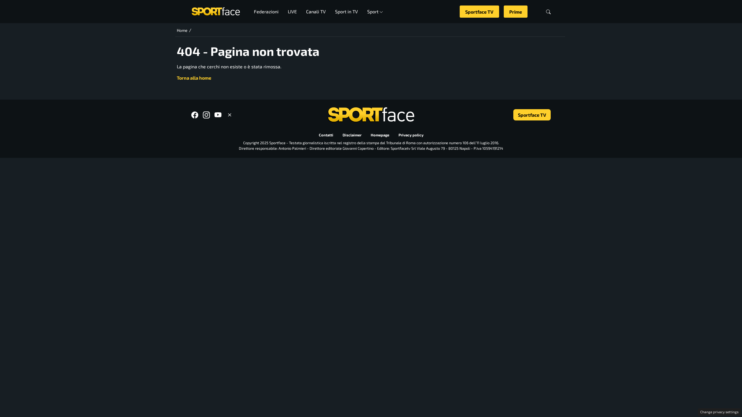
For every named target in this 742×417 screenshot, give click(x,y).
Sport (373, 11)
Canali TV (316, 11)
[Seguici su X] (229, 115)
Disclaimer (352, 135)
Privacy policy (411, 135)
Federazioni (266, 11)
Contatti (326, 135)
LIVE (292, 11)
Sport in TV (346, 11)
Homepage (380, 135)
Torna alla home (194, 78)
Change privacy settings (719, 412)
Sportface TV (479, 11)
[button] (548, 11)
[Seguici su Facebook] (194, 115)
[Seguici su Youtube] (217, 115)
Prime (515, 11)
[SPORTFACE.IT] (215, 11)
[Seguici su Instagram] (206, 115)
